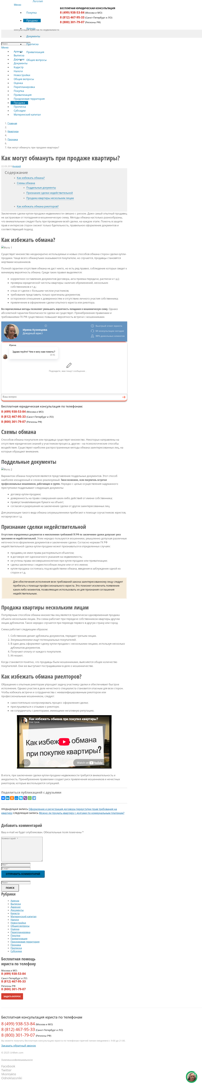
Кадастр (15, 913)
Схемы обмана (26, 183)
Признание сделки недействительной (49, 193)
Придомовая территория (25, 941)
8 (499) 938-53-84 (72, 12)
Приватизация (19, 938)
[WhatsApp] (30, 798)
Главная (12, 123)
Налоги (15, 919)
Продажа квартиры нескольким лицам (50, 198)
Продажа (13, 139)
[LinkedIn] (7, 798)
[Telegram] (34, 798)
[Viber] (25, 798)
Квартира (13, 131)
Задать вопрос (12, 996)
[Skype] (21, 798)
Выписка (16, 903)
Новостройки (18, 922)
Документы (17, 910)
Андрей (17, 166)
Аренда (15, 900)
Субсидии (16, 951)
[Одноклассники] (12, 798)
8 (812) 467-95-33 (72, 17)
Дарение (16, 906)
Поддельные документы (41, 187)
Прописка (16, 948)
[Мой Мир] (16, 798)
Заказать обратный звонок (18, 1045)
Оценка (15, 929)
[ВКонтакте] (3, 798)
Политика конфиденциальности (17, 1059)
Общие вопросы (20, 925)
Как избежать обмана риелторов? (38, 206)
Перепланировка (20, 932)
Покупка (15, 935)
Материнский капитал (23, 916)
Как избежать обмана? (31, 178)
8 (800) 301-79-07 (72, 22)
